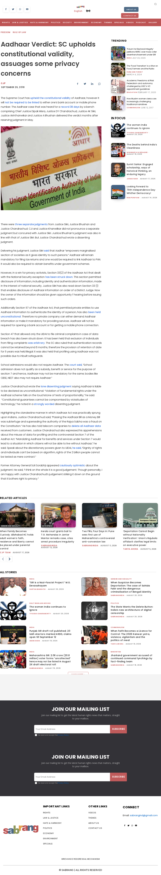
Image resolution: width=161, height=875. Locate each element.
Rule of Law (19, 32)
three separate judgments (31, 224)
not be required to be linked (22, 102)
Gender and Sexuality (10, 526)
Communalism (133, 107)
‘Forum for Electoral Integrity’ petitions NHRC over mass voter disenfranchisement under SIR (142, 52)
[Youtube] (27, 9)
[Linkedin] (92, 84)
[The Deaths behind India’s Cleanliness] (118, 150)
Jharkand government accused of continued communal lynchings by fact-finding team (131, 658)
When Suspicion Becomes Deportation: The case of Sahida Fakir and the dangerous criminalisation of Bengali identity (131, 587)
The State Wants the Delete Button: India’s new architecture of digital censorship (132, 610)
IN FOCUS (118, 118)
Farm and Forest (135, 72)
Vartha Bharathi (37, 589)
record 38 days (70, 107)
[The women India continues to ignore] (118, 130)
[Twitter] (13, 9)
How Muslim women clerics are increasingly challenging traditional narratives (141, 101)
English (78, 10)
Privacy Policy (63, 735)
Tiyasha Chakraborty (137, 133)
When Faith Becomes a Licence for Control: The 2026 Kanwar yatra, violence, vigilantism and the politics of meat (131, 635)
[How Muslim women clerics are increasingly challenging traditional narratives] (118, 103)
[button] (155, 4)
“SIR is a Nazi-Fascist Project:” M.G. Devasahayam (50, 584)
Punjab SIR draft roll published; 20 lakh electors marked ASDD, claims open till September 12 (50, 634)
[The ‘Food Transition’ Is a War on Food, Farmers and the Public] (118, 70)
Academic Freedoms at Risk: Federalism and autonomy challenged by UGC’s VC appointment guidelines (140, 84)
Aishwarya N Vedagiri (137, 152)
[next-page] (9, 559)
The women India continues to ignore (138, 126)
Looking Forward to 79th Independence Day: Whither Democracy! (141, 190)
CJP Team (5, 552)
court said (75, 365)
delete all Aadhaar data (86, 426)
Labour (115, 155)
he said (76, 448)
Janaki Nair (132, 179)
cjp (3, 83)
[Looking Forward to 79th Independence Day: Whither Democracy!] (118, 192)
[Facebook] (6, 9)
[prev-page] (3, 559)
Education (132, 92)
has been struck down (59, 277)
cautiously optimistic (72, 465)
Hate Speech (47, 526)
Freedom (5, 32)
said (46, 250)
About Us (131, 9)
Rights (127, 526)
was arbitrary (36, 343)
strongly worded (44, 404)
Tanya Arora (130, 549)
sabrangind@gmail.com (144, 815)
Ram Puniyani (133, 197)
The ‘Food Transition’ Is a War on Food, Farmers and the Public (142, 67)
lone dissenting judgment (56, 386)
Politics (115, 603)
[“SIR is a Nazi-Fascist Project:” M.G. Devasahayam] (13, 586)
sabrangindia (49, 545)
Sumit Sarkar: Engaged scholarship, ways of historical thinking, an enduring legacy (140, 169)
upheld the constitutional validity (50, 98)
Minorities (88, 526)
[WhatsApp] (20, 9)
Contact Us (129, 15)
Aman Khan (34, 641)
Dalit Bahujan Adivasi (116, 134)
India (129, 58)
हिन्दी (88, 10)
